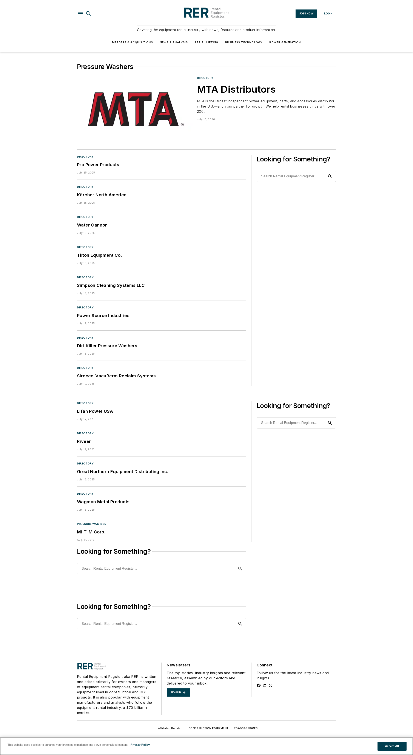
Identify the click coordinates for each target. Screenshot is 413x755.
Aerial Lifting (206, 42)
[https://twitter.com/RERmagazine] (270, 685)
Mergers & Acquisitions (132, 42)
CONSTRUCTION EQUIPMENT (208, 728)
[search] (88, 13)
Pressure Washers (91, 523)
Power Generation (285, 42)
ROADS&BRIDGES (245, 728)
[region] (206, 746)
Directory (205, 78)
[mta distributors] (135, 108)
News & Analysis (174, 42)
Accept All (392, 746)
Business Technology (244, 42)
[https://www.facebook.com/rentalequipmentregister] (259, 685)
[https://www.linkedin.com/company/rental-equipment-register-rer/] (264, 685)
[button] (80, 13)
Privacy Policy (140, 744)
